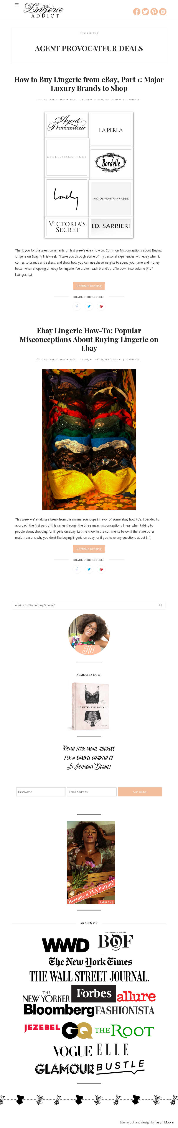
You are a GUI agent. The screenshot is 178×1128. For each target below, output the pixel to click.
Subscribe (89, 106)
